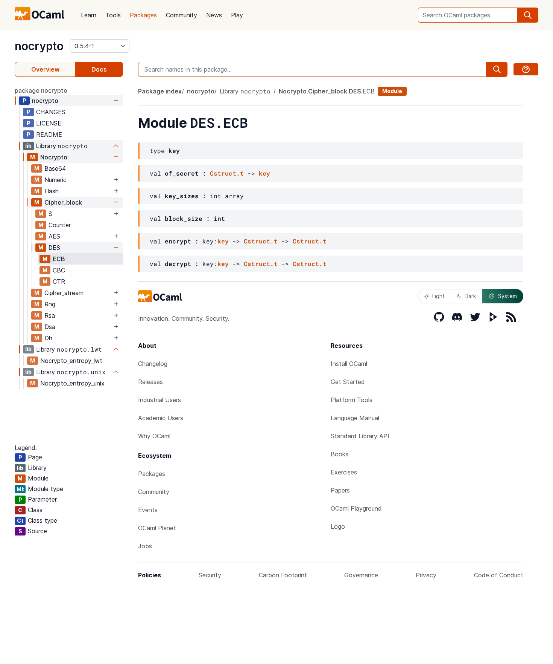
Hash (51, 191)
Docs (99, 69)
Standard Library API (360, 436)
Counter (60, 225)
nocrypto (39, 46)
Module (392, 91)
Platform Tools (351, 400)
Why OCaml (154, 436)
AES (54, 236)
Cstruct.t (227, 173)
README (49, 134)
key (264, 173)
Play (237, 15)
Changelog (152, 363)
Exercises (344, 472)
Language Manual (355, 418)
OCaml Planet (157, 528)
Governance (361, 575)
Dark (470, 296)
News (214, 15)
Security (210, 575)
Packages (143, 15)
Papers (340, 490)
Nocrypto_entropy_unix (72, 383)
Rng (49, 304)
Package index (160, 91)
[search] (527, 15)
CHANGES (50, 112)
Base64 (55, 168)
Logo (338, 526)
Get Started (348, 382)
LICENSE (48, 123)
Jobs (145, 546)
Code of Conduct (498, 575)
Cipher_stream (64, 293)
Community (181, 15)
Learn (88, 15)
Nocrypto (53, 157)
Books (339, 454)
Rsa (49, 315)
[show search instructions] (526, 69)
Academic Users (160, 418)
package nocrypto (41, 90)
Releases (150, 382)
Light (438, 296)
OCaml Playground (356, 508)
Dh (48, 338)
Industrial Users (159, 400)
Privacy (426, 575)
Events (148, 510)
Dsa (49, 326)
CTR (59, 281)
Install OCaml (349, 363)
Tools (113, 15)
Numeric (55, 180)
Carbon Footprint (283, 575)
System (507, 296)
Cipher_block (63, 202)
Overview (45, 69)
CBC (59, 270)
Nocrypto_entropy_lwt (71, 360)
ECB (59, 259)
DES (54, 247)
